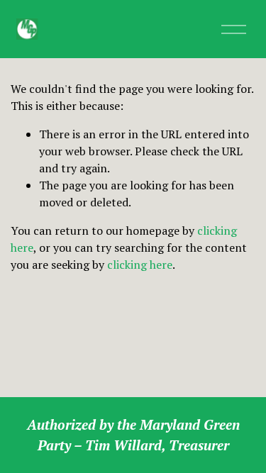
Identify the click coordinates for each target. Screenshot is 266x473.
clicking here (139, 264)
